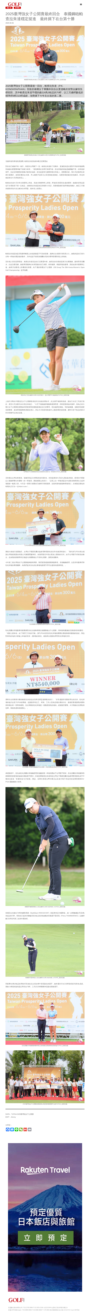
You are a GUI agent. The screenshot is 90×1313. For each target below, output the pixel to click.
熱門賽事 (17, 7)
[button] (10, 1217)
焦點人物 (9, 7)
